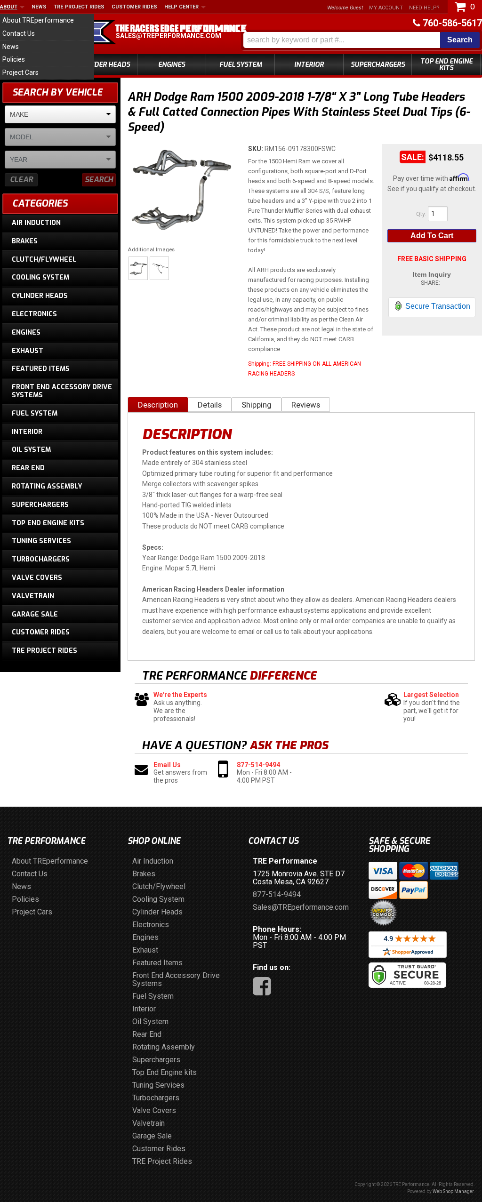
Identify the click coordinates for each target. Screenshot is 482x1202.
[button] (361, 40)
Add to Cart (431, 236)
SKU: (256, 148)
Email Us (167, 765)
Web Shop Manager (453, 1191)
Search (99, 179)
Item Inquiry (432, 274)
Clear (21, 179)
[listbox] (60, 114)
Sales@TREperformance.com (168, 36)
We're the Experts (180, 694)
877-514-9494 (258, 765)
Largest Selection (431, 694)
